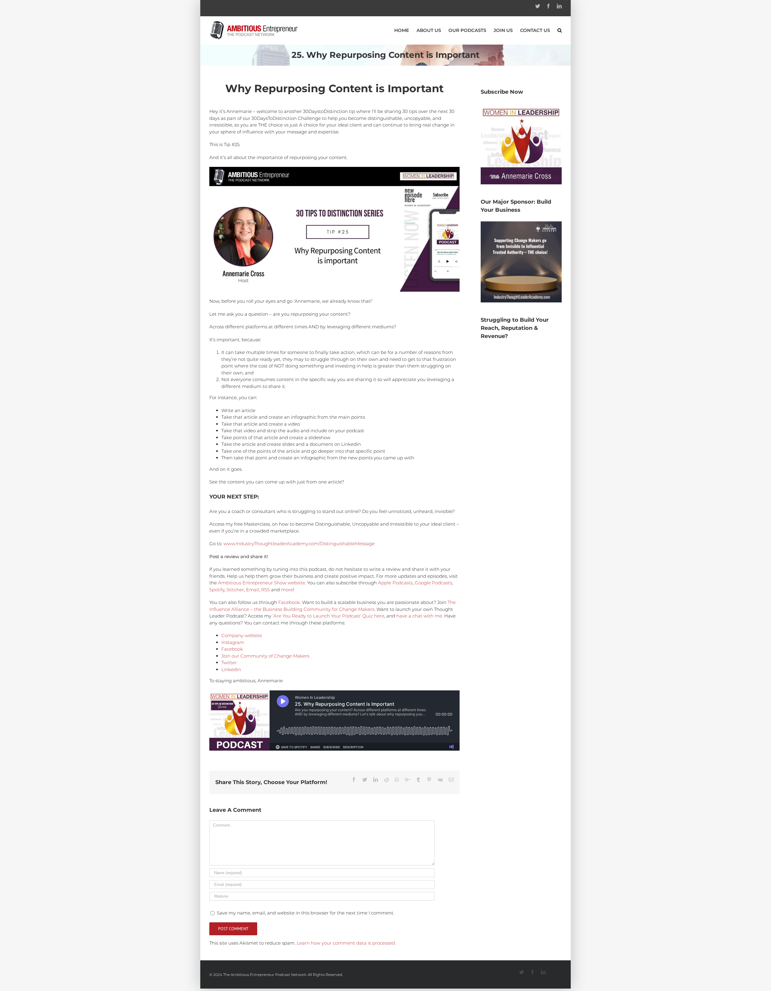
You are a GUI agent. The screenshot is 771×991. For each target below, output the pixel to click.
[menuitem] (405, 30)
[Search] (559, 30)
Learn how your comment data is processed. (346, 943)
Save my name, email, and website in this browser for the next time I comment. (305, 913)
